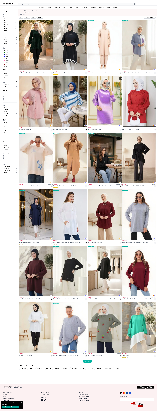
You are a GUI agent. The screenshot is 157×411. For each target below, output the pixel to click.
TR (153, 0)
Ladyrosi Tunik (34, 10)
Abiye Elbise (57, 7)
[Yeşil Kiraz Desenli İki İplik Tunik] (105, 327)
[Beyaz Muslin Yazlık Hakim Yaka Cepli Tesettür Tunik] (70, 214)
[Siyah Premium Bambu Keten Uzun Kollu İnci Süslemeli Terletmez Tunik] (70, 271)
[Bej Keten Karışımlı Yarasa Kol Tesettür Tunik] (70, 158)
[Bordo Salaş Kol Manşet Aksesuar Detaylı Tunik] (36, 271)
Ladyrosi (28, 10)
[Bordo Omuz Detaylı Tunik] (105, 214)
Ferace (70, 7)
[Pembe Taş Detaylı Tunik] (36, 101)
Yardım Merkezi (143, 0)
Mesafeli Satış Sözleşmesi (8, 398)
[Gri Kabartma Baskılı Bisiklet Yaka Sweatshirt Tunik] (70, 327)
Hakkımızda (137, 0)
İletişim (4, 396)
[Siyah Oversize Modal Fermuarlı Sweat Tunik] (105, 158)
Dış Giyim (93, 7)
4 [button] (120, 295)
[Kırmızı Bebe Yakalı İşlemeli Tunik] (139, 101)
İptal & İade (149, 0)
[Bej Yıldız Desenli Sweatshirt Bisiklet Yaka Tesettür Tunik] (36, 158)
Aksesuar (115, 7)
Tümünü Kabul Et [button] (14, 406)
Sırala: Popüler (150, 17)
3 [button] (120, 351)
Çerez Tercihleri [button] (5, 406)
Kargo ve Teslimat (83, 398)
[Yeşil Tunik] (139, 327)
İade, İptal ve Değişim (84, 400)
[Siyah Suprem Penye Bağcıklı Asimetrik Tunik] (139, 158)
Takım (64, 7)
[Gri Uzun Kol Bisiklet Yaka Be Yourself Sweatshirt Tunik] (139, 214)
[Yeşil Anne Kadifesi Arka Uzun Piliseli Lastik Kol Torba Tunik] (36, 45)
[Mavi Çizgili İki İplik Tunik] (70, 101)
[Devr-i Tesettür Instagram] (45, 400)
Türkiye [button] (122, 399)
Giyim (77, 7)
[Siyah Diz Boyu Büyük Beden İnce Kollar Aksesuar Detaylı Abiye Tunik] (105, 271)
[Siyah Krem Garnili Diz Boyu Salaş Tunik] (70, 45)
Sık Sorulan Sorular (83, 394)
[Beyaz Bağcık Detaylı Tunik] (36, 327)
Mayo (108, 7)
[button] (135, 4)
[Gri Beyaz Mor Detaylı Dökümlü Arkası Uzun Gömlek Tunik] (139, 45)
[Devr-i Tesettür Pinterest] (42, 400)
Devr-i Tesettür (22, 10)
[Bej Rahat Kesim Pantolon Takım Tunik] (105, 45)
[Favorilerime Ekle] (52, 73)
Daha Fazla (87, 361)
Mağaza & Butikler (45, 394)
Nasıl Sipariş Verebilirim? (84, 396)
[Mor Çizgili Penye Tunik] (105, 101)
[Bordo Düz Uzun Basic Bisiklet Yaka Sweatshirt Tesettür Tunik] (139, 271)
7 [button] (120, 125)
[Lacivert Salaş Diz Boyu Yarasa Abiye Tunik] (36, 214)
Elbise (49, 7)
